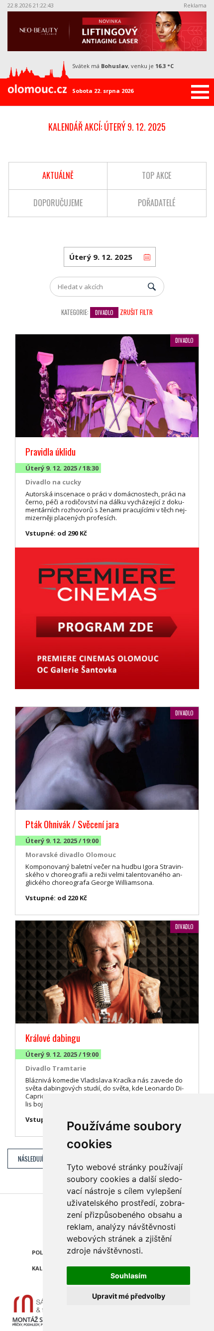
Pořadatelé (156, 203)
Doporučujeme (58, 203)
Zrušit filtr (136, 312)
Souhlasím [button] (128, 1275)
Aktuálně (58, 175)
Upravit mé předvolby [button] (128, 1296)
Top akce (156, 175)
